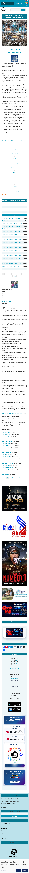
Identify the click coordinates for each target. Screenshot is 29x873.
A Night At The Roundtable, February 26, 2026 (12, 220)
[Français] (27, 0)
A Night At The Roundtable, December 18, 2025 (12, 247)
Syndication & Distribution (5, 830)
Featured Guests (5, 143)
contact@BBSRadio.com (11, 803)
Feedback (20, 143)
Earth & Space (15, 149)
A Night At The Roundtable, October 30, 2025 (11, 266)
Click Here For (14, 667)
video (17, 663)
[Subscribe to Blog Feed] (6, 195)
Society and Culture (14, 177)
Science (14, 172)
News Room (3, 831)
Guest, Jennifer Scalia (6, 436)
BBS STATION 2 (14, 684)
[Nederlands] (26, 0)
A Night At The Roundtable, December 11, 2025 (12, 250)
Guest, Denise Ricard (6, 432)
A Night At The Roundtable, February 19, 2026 (12, 223)
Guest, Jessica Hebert (6, 447)
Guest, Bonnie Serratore (7, 458)
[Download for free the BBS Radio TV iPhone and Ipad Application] (14, 709)
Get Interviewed (4, 828)
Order (3, 209)
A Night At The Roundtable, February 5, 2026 (11, 228)
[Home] (3, 9)
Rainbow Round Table (6, 301)
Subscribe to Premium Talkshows (6, 3)
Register (18, 3)
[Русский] (26, 3)
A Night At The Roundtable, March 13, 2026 (11, 218)
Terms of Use (3, 840)
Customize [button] (3, 870)
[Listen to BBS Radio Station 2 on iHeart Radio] (14, 739)
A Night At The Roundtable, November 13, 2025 (12, 261)
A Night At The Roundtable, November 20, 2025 (12, 258)
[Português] (27, 2)
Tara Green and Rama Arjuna (14, 52)
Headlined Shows (20, 140)
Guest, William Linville (6, 465)
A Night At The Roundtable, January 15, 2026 (11, 236)
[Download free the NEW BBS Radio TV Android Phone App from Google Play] (14, 704)
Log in (22, 3)
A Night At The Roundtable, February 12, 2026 (12, 226)
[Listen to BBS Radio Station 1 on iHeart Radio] (14, 732)
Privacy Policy (3, 838)
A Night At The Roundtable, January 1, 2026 (11, 242)
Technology (14, 186)
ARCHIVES (4, 140)
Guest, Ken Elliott (5, 469)
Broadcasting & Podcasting (6, 823)
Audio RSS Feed (11, 140)
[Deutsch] (25, 2)
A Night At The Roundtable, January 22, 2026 (11, 234)
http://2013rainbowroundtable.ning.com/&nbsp (12, 413)
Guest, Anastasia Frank (6, 452)
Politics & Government (14, 167)
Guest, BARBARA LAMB (7, 441)
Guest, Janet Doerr (6, 454)
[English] (25, 0)
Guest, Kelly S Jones (6, 439)
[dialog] (14, 866)
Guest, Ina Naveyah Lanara (7, 463)
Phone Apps (3, 833)
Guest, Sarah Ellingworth (7, 461)
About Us (2, 835)
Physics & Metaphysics (14, 163)
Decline (18, 870)
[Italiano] (26, 2)
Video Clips (13, 143)
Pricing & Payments (4, 825)
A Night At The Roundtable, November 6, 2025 (12, 263)
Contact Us (3, 836)
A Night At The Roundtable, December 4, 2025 (12, 252)
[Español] (27, 3)
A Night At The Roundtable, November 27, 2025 (12, 255)
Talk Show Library (4, 826)
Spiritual (14, 181)
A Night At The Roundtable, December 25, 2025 (12, 244)
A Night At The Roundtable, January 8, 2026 (11, 239)
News (14, 158)
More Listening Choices (14, 668)
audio (17, 658)
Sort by (3, 204)
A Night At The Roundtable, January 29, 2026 (11, 231)
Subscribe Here (15, 781)
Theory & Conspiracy (14, 191)
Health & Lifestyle (14, 153)
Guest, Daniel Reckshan (7, 434)
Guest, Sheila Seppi (6, 443)
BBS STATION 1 (14, 678)
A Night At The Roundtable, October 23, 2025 (11, 269)
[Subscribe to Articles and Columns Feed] (3, 195)
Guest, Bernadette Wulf (7, 472)
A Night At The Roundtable (14, 49)
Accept (24, 870)
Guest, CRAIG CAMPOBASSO (8, 445)
